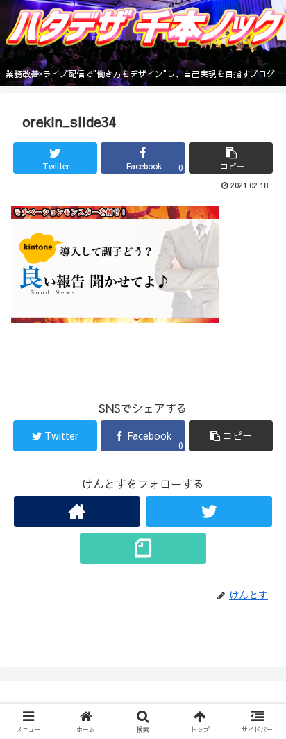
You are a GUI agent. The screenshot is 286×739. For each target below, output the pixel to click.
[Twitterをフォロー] (209, 511)
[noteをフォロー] (143, 548)
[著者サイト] (77, 511)
